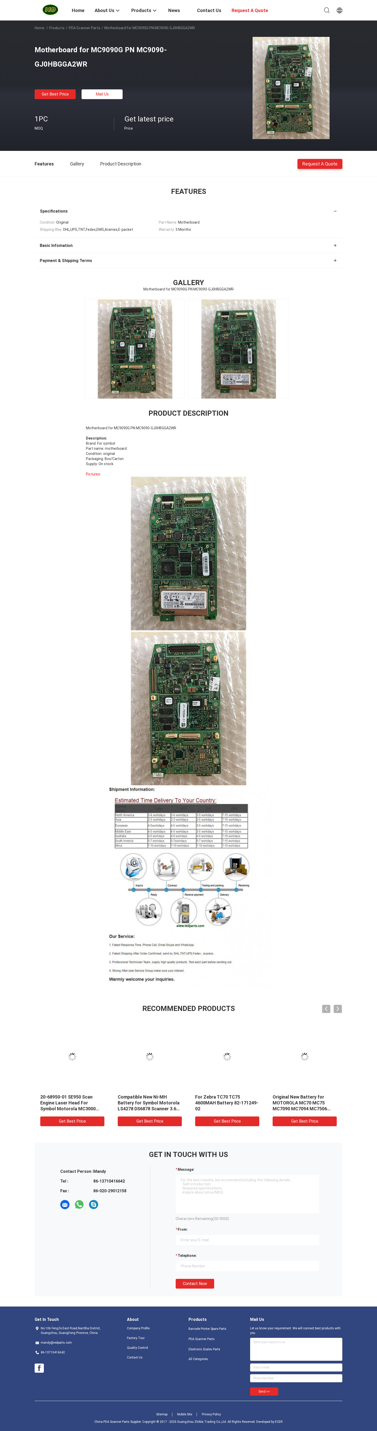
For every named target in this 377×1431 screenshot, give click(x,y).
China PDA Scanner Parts (112, 1422)
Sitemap (161, 1414)
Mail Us (102, 94)
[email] (65, 1204)
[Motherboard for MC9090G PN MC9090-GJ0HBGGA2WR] (291, 88)
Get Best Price (55, 94)
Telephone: (187, 1256)
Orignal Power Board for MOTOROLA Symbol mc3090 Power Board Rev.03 (302, 1102)
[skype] (93, 1204)
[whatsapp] (79, 1204)
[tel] (108, 1204)
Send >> (264, 1391)
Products (57, 28)
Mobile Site (184, 1414)
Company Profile (138, 1328)
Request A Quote (320, 163)
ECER (279, 1422)
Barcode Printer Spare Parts (207, 1329)
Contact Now (195, 1283)
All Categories (198, 1359)
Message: (186, 1169)
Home (39, 28)
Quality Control (137, 1348)
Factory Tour (136, 1338)
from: (183, 1229)
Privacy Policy (211, 1414)
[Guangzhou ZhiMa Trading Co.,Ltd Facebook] (39, 1368)
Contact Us (135, 1357)
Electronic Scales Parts (204, 1349)
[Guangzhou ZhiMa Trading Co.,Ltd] (50, 10)
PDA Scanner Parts (84, 28)
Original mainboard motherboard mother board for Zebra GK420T (224, 1102)
